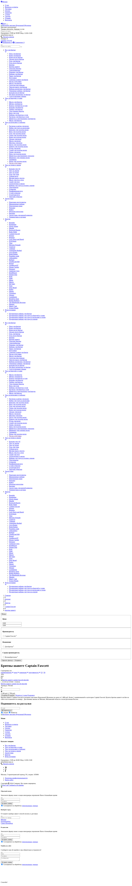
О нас (7, 5)
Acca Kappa (13, 252)
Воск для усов (14, 113)
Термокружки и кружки (17, 217)
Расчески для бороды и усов (19, 117)
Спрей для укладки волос (18, 150)
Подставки (13, 78)
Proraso (11, 236)
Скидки (7, 16)
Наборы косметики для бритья (19, 89)
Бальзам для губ (14, 169)
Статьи (7, 14)
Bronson (12, 237)
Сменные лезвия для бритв (18, 80)
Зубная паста (13, 176)
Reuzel (11, 263)
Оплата (7, 11)
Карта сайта (9, 780)
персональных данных (30, 806)
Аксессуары (9, 198)
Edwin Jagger (13, 226)
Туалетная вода (14, 195)
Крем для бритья (15, 55)
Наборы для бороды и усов (18, 115)
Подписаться (7, 710)
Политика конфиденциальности (16, 778)
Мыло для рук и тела (16, 180)
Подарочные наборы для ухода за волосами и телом (27, 317)
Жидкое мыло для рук (16, 178)
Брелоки (12, 213)
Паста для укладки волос (18, 145)
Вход (4, 23)
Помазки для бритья (16, 72)
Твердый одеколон (15, 197)
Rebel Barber (13, 254)
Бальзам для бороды (16, 107)
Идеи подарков (10, 310)
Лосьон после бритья (16, 59)
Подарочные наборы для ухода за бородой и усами (27, 315)
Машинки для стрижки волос (19, 158)
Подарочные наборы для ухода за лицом (23, 319)
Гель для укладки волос (17, 133)
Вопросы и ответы (11, 7)
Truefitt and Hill (14, 262)
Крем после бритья (15, 57)
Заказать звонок (8, 37)
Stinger (11, 291)
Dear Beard (13, 288)
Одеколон (12, 189)
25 (41, 672)
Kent (10, 276)
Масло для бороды (15, 102)
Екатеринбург (6, 821)
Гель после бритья (15, 63)
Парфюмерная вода (16, 191)
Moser (11, 280)
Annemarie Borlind (15, 250)
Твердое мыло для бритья (18, 87)
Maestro (11, 304)
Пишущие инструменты (17, 202)
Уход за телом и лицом (13, 165)
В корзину (31, 695)
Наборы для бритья (16, 74)
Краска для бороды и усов (18, 106)
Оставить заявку (7, 803)
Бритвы (11, 65)
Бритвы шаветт (14, 67)
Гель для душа (14, 174)
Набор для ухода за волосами (19, 128)
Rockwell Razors (14, 230)
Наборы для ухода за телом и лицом (21, 185)
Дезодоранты (13, 187)
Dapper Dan (13, 275)
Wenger (11, 295)
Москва (4, 2)
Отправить (18, 660)
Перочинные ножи (15, 206)
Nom (10, 286)
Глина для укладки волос (18, 135)
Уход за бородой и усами (13, 98)
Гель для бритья (14, 61)
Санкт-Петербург (7, 823)
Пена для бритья (15, 54)
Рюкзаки (12, 208)
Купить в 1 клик (21, 695)
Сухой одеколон (14, 193)
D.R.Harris (12, 241)
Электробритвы (14, 70)
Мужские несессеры (16, 211)
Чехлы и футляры (15, 81)
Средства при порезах (17, 85)
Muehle (11, 228)
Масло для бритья (15, 83)
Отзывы (8, 18)
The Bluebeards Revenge (17, 302)
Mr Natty (12, 284)
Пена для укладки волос (17, 154)
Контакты (8, 20)
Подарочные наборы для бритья (20, 314)
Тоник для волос (15, 152)
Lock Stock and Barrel (16, 239)
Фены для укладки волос (18, 161)
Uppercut (12, 247)
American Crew (14, 271)
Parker (11, 289)
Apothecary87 (13, 265)
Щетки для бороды (15, 104)
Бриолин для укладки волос (19, 130)
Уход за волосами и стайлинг (15, 122)
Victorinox (12, 293)
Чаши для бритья (15, 76)
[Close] (1, 797)
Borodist (12, 223)
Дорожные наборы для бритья (19, 91)
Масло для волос (15, 141)
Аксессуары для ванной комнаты (20, 215)
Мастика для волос (15, 143)
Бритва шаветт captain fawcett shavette (14, 684)
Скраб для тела (14, 182)
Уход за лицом (14, 171)
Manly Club (13, 306)
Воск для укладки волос (17, 132)
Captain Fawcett (14, 234)
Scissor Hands (13, 308)
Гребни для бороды (16, 109)
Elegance (12, 269)
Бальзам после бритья (16, 93)
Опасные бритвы (15, 68)
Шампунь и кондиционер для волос (21, 156)
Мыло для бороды (15, 120)
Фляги (11, 210)
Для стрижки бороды (16, 111)
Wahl (10, 278)
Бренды (7, 219)
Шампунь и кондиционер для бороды (22, 119)
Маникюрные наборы (16, 204)
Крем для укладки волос (17, 137)
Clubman (12, 249)
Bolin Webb (13, 232)
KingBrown (13, 273)
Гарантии (8, 13)
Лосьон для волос (15, 139)
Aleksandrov (13, 258)
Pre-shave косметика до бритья (19, 94)
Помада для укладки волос (18, 146)
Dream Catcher (14, 267)
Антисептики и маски (17, 184)
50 (44, 672)
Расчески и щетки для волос (19, 126)
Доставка (8, 9)
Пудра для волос (15, 148)
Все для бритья (10, 50)
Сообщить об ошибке (16, 785)
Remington (12, 224)
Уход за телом (14, 172)
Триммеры (12, 159)
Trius (10, 243)
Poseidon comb (14, 256)
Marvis (11, 282)
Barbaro (11, 260)
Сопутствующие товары (17, 96)
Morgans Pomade (15, 245)
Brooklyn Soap (14, 299)
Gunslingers (13, 297)
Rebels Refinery (14, 301)
